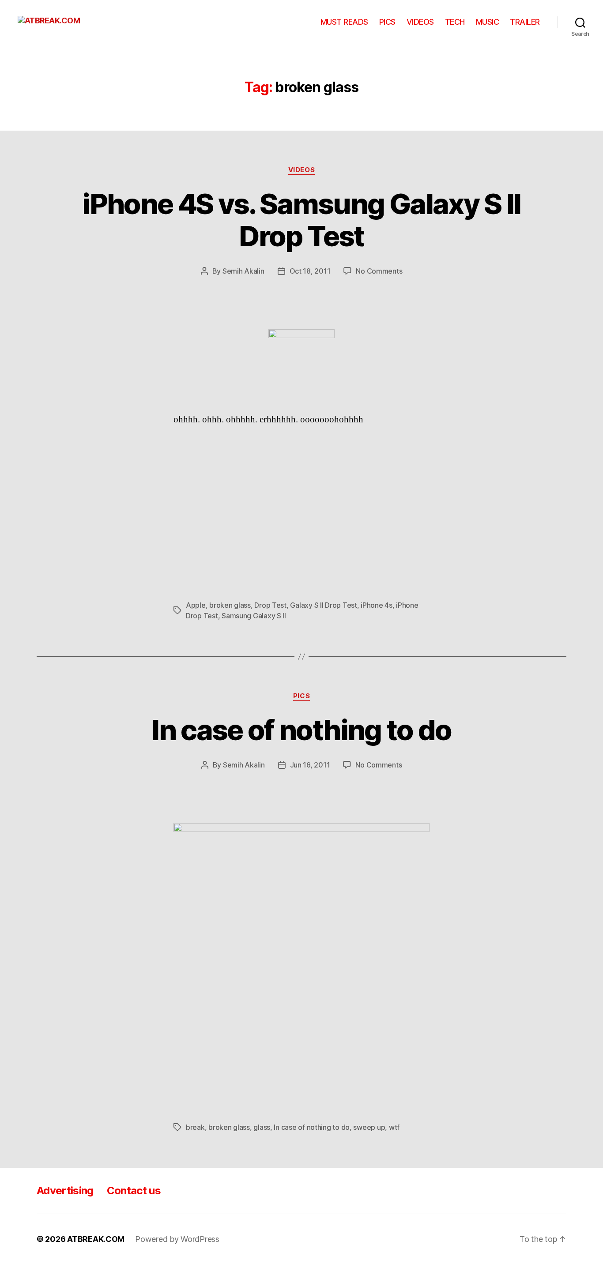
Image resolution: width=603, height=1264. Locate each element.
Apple (196, 605)
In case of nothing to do (301, 730)
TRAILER (525, 21)
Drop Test (270, 605)
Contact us (134, 1190)
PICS (387, 21)
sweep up (369, 1127)
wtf (394, 1127)
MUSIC (487, 21)
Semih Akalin (243, 271)
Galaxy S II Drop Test (323, 605)
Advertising (65, 1190)
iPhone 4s (376, 605)
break (195, 1127)
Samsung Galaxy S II (254, 615)
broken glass (230, 605)
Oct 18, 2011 (310, 271)
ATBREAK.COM (95, 1239)
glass (261, 1127)
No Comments (379, 271)
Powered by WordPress (177, 1239)
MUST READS (344, 21)
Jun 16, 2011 (310, 764)
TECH (455, 21)
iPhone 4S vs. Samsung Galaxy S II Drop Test (301, 220)
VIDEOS (420, 21)
